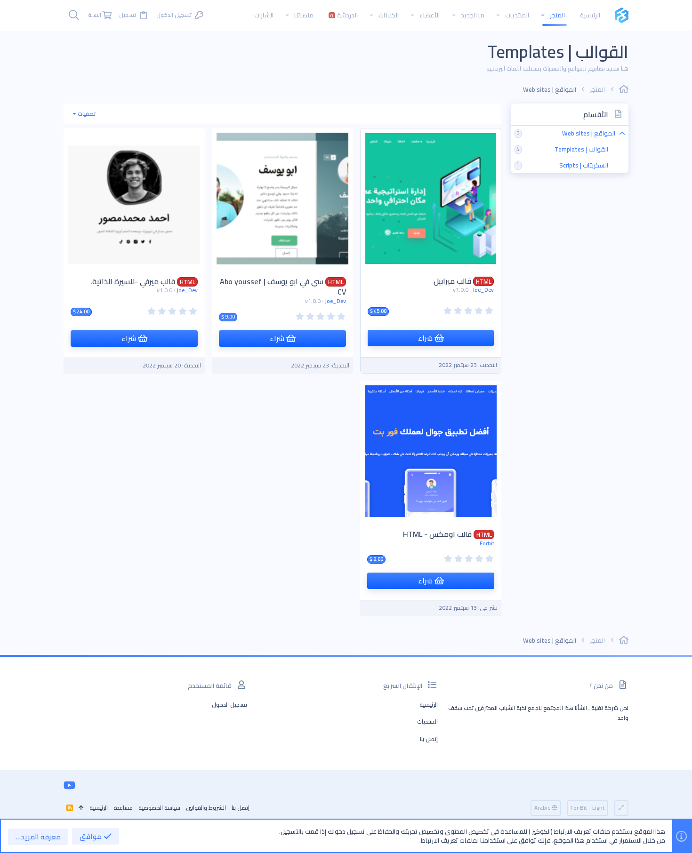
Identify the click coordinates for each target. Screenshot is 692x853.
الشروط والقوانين (206, 807)
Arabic (543, 807)
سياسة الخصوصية (159, 807)
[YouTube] (69, 785)
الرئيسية (428, 704)
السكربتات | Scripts (583, 165)
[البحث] (74, 15)
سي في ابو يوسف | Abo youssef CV (283, 286)
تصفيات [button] (87, 113)
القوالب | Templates (581, 149)
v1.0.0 (460, 289)
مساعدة (123, 807)
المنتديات (427, 721)
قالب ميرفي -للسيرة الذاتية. (132, 281)
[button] (543, 15)
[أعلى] (81, 808)
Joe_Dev (483, 289)
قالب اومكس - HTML (437, 534)
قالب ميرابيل (452, 281)
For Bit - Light (587, 807)
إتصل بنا (429, 738)
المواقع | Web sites (588, 133)
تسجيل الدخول (229, 704)
